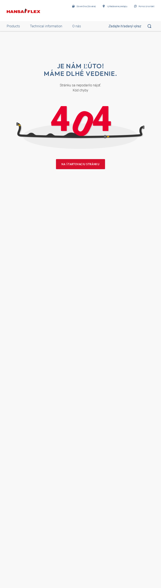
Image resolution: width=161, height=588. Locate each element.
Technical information (46, 26)
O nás (76, 26)
